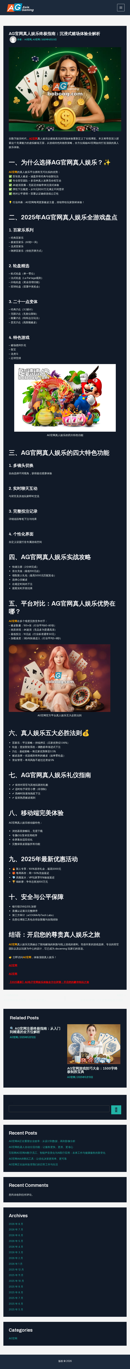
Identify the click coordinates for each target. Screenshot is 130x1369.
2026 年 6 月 (16, 1235)
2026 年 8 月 (16, 1224)
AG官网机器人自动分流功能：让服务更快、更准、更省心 (41, 1147)
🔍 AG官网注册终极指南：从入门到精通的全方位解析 (35, 1030)
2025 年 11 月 (16, 1275)
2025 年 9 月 (16, 1286)
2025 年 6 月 (16, 1303)
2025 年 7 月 (16, 1298)
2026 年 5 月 (16, 1241)
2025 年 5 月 (16, 1309)
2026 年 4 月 (16, 1246)
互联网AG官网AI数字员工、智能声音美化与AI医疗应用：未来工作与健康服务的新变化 (57, 1152)
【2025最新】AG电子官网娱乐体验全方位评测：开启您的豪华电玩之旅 (49, 982)
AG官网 (33, 138)
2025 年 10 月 (16, 1280)
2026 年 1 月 (16, 1263)
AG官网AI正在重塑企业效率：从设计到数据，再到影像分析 (42, 1141)
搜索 (11, 1102)
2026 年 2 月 (16, 1258)
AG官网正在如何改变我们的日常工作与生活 (33, 1164)
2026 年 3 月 (16, 1252)
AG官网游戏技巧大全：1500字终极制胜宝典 (92, 1070)
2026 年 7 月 (16, 1229)
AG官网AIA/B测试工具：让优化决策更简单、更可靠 (38, 1158)
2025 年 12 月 (16, 1269)
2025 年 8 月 (16, 1292)
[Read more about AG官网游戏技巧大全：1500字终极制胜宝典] (93, 1044)
